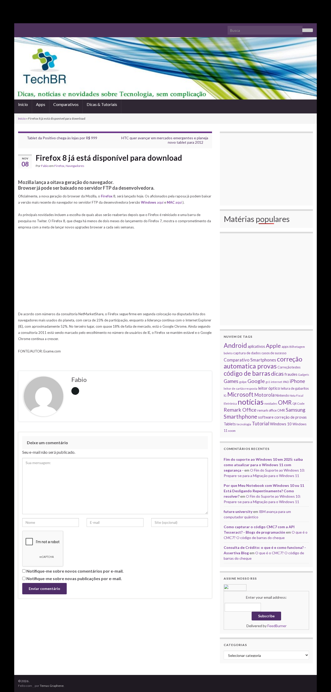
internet (276, 381)
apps (285, 346)
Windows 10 (281, 423)
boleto (228, 353)
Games (231, 381)
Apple (273, 345)
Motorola (264, 395)
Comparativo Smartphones (250, 360)
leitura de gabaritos (295, 388)
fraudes (290, 374)
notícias (251, 401)
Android (235, 345)
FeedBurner (277, 626)
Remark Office (240, 410)
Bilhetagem (297, 346)
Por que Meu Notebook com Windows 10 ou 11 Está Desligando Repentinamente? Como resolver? (264, 490)
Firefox (59, 166)
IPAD (286, 381)
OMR (285, 402)
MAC (171, 202)
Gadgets (303, 374)
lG (225, 395)
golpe (243, 381)
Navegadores (75, 166)
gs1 (268, 381)
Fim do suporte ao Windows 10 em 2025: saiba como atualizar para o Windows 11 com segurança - (263, 464)
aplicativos (256, 346)
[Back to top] (319, 680)
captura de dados (247, 353)
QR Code (298, 403)
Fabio (45, 166)
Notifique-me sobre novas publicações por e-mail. (74, 578)
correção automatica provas (263, 362)
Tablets (230, 424)
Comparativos (66, 104)
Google (256, 381)
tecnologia (244, 424)
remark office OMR (271, 410)
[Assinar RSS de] (20, 28)
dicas (277, 373)
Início (23, 104)
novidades (270, 403)
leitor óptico (269, 388)
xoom (232, 430)
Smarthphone (240, 416)
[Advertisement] (165, 11)
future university (238, 511)
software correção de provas (282, 417)
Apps (40, 104)
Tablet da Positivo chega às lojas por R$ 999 (62, 138)
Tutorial (260, 423)
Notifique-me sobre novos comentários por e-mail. (75, 570)
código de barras (247, 373)
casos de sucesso (273, 353)
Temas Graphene (52, 686)
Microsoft (240, 394)
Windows (149, 202)
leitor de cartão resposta (240, 388)
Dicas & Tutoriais (102, 104)
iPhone (297, 381)
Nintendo (282, 395)
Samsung (295, 410)
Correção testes (288, 367)
